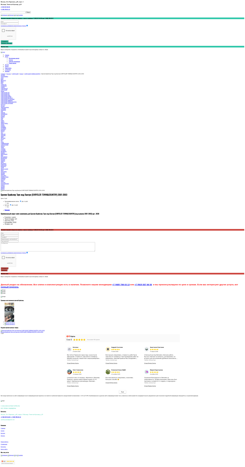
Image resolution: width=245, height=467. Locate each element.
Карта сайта (4, 449)
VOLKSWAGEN (5, 183)
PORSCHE (4, 165)
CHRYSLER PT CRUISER (7, 99)
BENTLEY (3, 80)
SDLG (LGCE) (4, 169)
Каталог (7, 65)
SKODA (3, 173)
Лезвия (3, 106)
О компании (8, 69)
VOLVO (3, 185)
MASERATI (4, 151)
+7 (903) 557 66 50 (143, 284)
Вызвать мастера (7, 43)
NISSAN (3, 159)
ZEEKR (3, 187)
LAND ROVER (4, 145)
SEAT (2, 170)
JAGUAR (3, 135)
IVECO (2, 131)
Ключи (21, 74)
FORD (2, 120)
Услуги (6, 56)
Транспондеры (5, 107)
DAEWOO (3, 110)
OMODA (3, 161)
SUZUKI (3, 179)
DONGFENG (4, 114)
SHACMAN (4, 171)
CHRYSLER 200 (5, 92)
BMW (2, 82)
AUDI (2, 78)
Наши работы (8, 68)
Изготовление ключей (14, 58)
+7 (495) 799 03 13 (121, 284)
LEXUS (3, 146)
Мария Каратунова (156, 370)
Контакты (7, 71)
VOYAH (3, 186)
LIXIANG (3, 149)
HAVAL (2, 124)
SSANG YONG (4, 177)
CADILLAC (4, 84)
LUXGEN (3, 150)
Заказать (4, 270)
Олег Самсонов (78, 370)
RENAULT (3, 166)
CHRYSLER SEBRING (7, 100)
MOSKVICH (4, 158)
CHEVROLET (4, 88)
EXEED (3, 116)
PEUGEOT (3, 163)
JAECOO (3, 134)
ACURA (3, 75)
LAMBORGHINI (5, 143)
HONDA (3, 126)
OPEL (2, 162)
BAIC (2, 79)
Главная (7, 55)
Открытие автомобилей (14, 61)
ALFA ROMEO (4, 76)
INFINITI (3, 130)
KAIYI (2, 139)
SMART (3, 174)
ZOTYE (2, 189)
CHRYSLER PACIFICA (7, 98)
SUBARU (3, 178)
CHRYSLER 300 (5, 94)
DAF (2, 111)
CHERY (3, 87)
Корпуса (3, 104)
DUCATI (3, 115)
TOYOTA (3, 182)
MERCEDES (4, 154)
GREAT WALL (4, 123)
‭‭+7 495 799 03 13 (5, 9)
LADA (2, 142)
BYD (2, 83)
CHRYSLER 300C (5, 95)
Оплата (7, 66)
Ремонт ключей (12, 63)
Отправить (5, 41)
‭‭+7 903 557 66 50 (5, 7)
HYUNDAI (3, 128)
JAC (2, 132)
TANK (2, 181)
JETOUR (3, 138)
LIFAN (2, 147)
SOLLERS (3, 175)
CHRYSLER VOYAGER (7, 103)
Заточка (11, 60)
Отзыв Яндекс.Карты (73, 363)
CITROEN (3, 108)
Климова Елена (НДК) (118, 370)
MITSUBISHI (4, 157)
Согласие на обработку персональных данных (13, 26)
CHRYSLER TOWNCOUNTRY (32, 74)
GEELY (2, 122)
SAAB (2, 167)
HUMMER (3, 127)
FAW (2, 118)
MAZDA (3, 153)
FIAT (2, 119)
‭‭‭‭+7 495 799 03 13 (16, 417)
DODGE (3, 112)
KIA (2, 141)
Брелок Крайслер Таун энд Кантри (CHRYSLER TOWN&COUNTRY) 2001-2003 (22, 332)
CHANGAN (4, 86)
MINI (2, 155)
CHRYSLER (15, 74)
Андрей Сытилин (117, 347)
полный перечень (10, 287)
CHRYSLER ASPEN (6, 96)
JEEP (2, 137)
